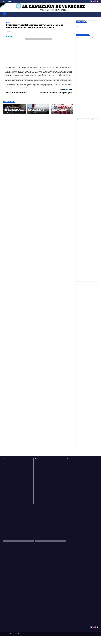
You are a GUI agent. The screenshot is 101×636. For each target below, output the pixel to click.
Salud (55, 13)
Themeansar (20, 633)
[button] (95, 14)
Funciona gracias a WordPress (7, 633)
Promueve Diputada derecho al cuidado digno (16, 92)
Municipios (20, 13)
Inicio (8, 13)
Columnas (61, 13)
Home (97, 633)
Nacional (27, 13)
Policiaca (86, 13)
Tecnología (7, 15)
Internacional (35, 13)
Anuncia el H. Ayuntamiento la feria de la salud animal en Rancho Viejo (61, 111)
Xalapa (13, 13)
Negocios (79, 13)
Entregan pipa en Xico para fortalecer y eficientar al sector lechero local (14, 111)
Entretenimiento (71, 13)
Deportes (43, 13)
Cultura (50, 13)
